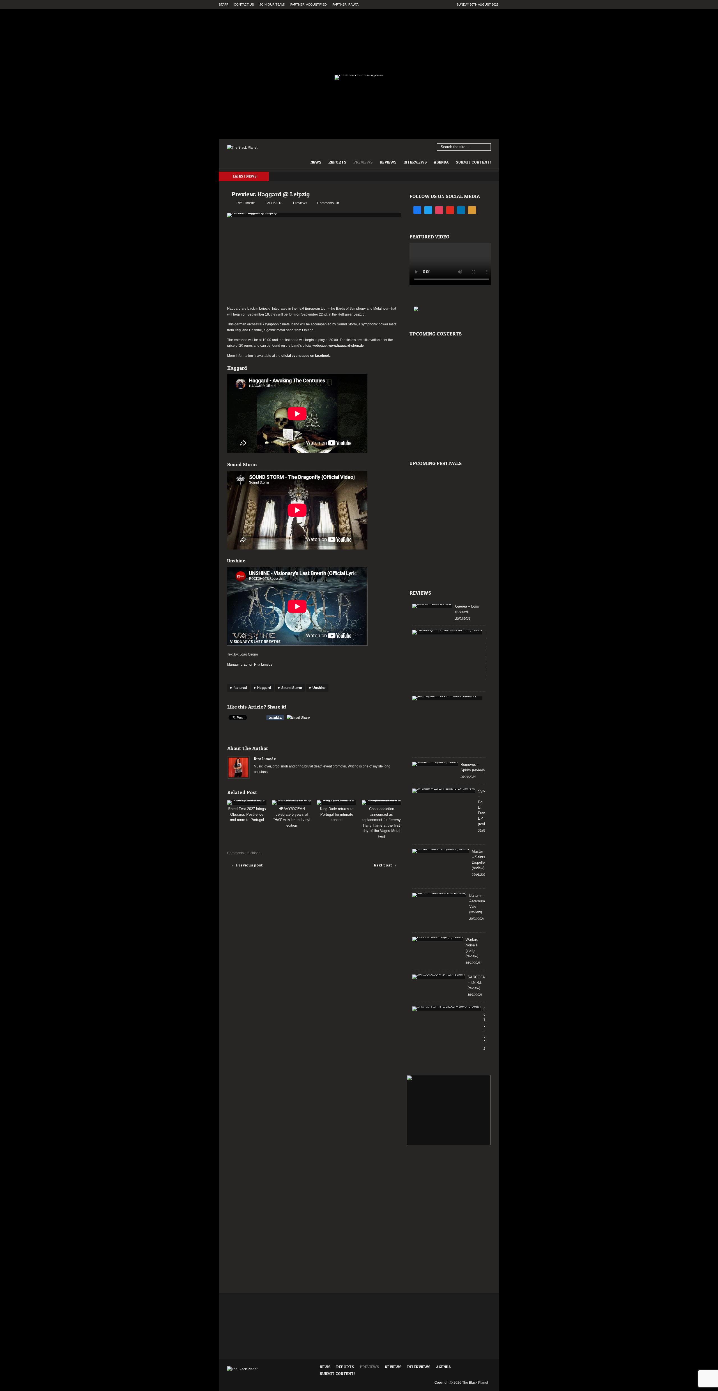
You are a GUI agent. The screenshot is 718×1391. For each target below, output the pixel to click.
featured (240, 688)
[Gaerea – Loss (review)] (432, 606)
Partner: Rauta (345, 4)
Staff (223, 4)
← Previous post (247, 865)
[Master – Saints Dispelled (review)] (440, 851)
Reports (337, 162)
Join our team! (272, 4)
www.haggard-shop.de (346, 346)
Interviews (415, 162)
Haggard (264, 688)
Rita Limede (265, 758)
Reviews (388, 162)
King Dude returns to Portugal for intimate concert (336, 814)
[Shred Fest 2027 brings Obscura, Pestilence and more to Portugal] (246, 802)
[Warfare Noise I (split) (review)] (437, 939)
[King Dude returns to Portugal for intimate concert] (336, 802)
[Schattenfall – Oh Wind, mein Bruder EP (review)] (447, 698)
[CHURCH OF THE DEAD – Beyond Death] (446, 1008)
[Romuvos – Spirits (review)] (435, 764)
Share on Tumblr (275, 717)
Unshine (319, 688)
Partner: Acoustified (308, 4)
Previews (363, 162)
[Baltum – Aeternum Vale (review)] (439, 895)
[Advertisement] (314, 262)
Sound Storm (291, 688)
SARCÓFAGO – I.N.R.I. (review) (479, 982)
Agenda (441, 162)
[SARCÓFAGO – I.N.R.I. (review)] (438, 976)
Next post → (385, 865)
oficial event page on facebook (305, 356)
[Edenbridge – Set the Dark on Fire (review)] (447, 632)
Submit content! (473, 162)
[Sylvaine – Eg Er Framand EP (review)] (443, 790)
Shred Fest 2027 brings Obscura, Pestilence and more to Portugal (247, 814)
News (315, 162)
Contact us (244, 4)
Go (487, 147)
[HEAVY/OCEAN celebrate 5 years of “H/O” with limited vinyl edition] (291, 802)
